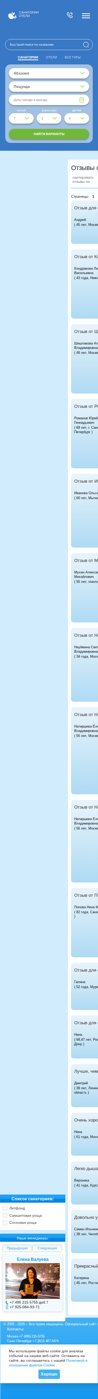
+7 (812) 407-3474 (45, 1341)
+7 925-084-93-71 (25, 1307)
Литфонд (17, 1208)
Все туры (72, 57)
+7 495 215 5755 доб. (28, 1302)
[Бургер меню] (86, 15)
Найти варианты (49, 134)
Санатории (28, 57)
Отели (51, 57)
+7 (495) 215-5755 (32, 1336)
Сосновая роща (23, 1222)
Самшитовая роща (25, 1215)
